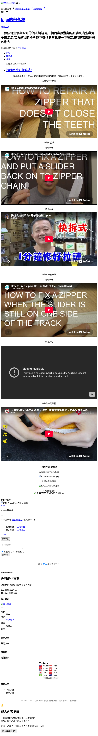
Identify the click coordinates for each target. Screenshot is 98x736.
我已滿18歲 (6, 731)
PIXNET (30, 701)
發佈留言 (5, 555)
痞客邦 (15, 520)
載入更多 (5, 539)
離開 (14, 731)
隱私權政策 (63, 701)
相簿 (8, 53)
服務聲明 (73, 701)
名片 (8, 59)
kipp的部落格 (13, 19)
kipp (3, 505)
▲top (3, 534)
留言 (20, 520)
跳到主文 (5, 27)
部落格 (9, 56)
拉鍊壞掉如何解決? (19, 70)
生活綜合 (22, 48)
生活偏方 (21, 530)
